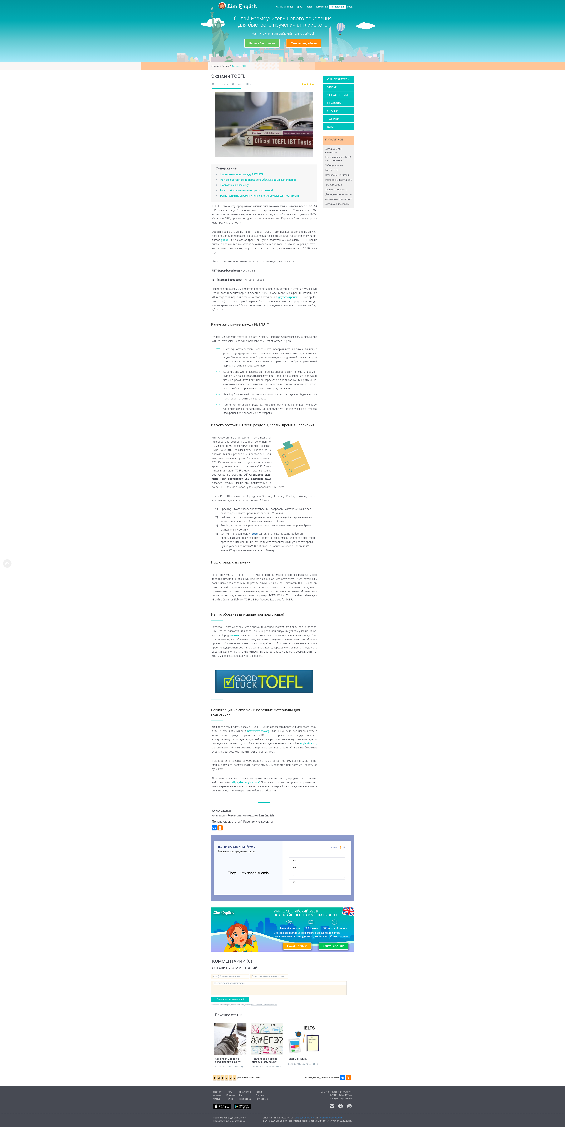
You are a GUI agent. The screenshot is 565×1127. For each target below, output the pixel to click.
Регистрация (337, 6)
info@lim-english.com (341, 1098)
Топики (333, 118)
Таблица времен (334, 165)
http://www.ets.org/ (258, 731)
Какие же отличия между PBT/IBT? (241, 174)
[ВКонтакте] (214, 827)
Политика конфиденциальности (229, 1117)
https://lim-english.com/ (245, 782)
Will (294, 882)
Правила (334, 103)
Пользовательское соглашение (229, 1121)
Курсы (299, 6)
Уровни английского (336, 189)
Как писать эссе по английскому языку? (228, 1060)
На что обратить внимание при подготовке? (246, 190)
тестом (234, 635)
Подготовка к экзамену (234, 185)
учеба (225, 239)
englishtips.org (308, 743)
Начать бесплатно (262, 43)
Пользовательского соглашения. (264, 1005)
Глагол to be (331, 170)
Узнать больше (333, 946)
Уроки (332, 87)
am (294, 860)
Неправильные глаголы (337, 175)
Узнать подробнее (304, 43)
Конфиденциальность (304, 1117)
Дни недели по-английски (338, 194)
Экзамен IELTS (298, 1058)
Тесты (308, 6)
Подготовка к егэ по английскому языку (264, 1060)
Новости (217, 1091)
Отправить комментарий (230, 999)
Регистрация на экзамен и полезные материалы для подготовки (259, 195)
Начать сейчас (297, 946)
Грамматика (321, 6)
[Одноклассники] (220, 827)
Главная (215, 66)
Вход (350, 6)
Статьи (225, 66)
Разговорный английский (338, 179)
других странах (288, 297)
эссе (255, 533)
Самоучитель (338, 79)
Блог (331, 126)
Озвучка (260, 1095)
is (293, 874)
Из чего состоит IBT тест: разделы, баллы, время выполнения (258, 179)
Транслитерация (333, 184)
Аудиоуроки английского (338, 199)
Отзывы (217, 1095)
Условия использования (330, 1117)
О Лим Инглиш (284, 6)
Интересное (262, 1099)
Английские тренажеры (337, 204)
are (294, 867)
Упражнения (337, 95)
